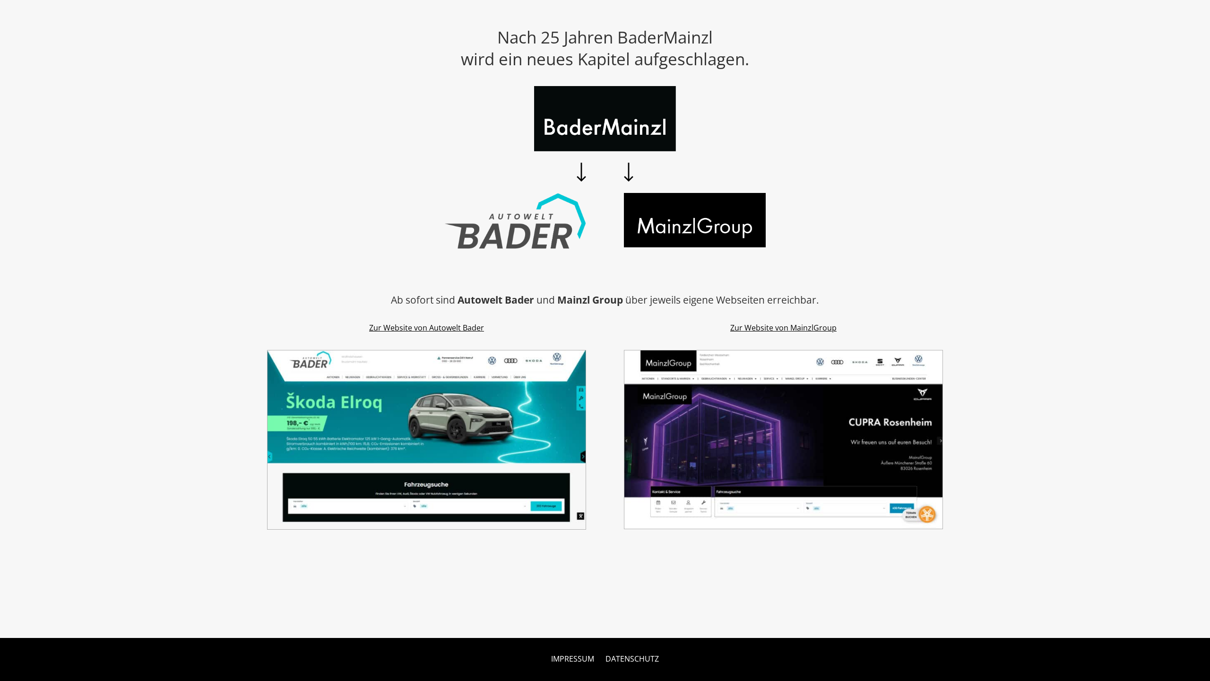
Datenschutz (632, 659)
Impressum (572, 659)
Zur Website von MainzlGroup (783, 328)
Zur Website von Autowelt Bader (426, 328)
